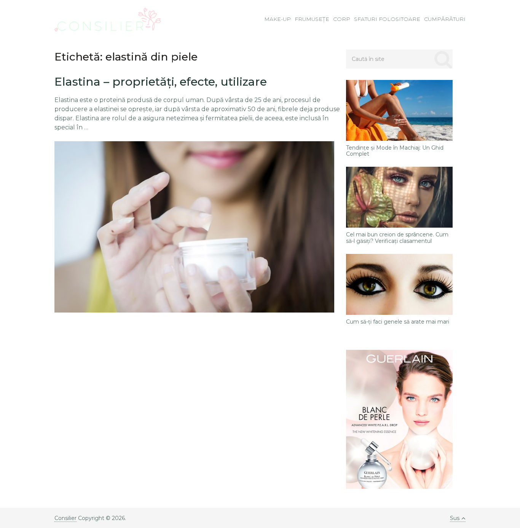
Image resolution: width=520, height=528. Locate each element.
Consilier (65, 518)
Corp (341, 19)
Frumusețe (312, 19)
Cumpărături (445, 19)
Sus (454, 518)
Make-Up (277, 19)
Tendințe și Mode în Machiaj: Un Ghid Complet (394, 151)
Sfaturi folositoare (387, 19)
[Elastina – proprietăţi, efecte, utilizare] (194, 227)
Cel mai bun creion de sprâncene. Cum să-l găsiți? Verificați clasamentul (397, 237)
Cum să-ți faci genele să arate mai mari (397, 322)
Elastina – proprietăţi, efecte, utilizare (160, 82)
